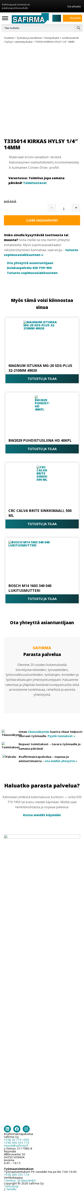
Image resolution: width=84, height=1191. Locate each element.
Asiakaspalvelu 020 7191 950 (29, 268)
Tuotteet (9, 38)
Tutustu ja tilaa (42, 379)
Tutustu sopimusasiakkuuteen (32, 273)
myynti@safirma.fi (16, 1145)
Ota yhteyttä (74, 6)
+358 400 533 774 (16, 1142)
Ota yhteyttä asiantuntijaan (30, 263)
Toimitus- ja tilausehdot (20, 1180)
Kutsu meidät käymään (42, 815)
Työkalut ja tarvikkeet (29, 38)
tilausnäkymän (38, 732)
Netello (11, 1189)
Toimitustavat (35, 183)
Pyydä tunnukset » (61, 736)
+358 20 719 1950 (16, 1140)
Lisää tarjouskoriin (42, 220)
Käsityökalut (52, 38)
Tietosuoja (11, 1186)
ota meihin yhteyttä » (61, 761)
